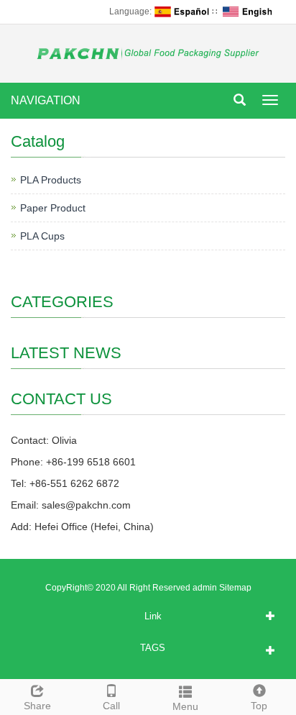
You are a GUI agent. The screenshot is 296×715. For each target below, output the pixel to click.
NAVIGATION (45, 100)
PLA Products (50, 180)
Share (37, 705)
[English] (250, 11)
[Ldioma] (182, 11)
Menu (185, 706)
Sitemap (235, 588)
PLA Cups (42, 236)
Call (111, 705)
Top (259, 705)
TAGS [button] (152, 647)
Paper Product (52, 208)
